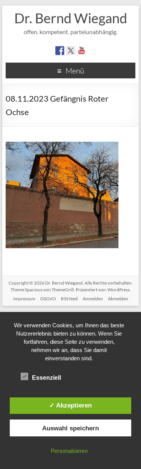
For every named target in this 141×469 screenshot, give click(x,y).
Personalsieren (69, 451)
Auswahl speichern (70, 428)
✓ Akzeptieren (70, 405)
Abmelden (118, 298)
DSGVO (48, 298)
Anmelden (93, 298)
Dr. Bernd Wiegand (70, 18)
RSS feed (69, 298)
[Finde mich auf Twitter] (70, 50)
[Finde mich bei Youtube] (81, 50)
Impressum (24, 298)
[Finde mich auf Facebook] (59, 50)
